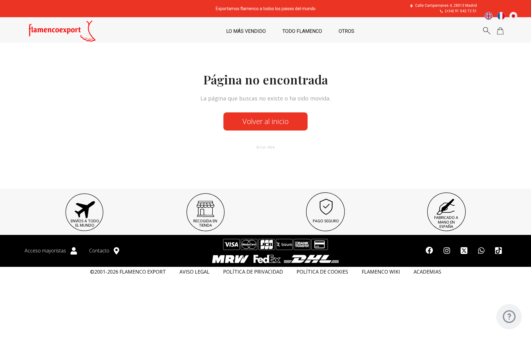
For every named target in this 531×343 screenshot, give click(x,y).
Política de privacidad (253, 272)
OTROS (346, 31)
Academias (427, 272)
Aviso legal (194, 272)
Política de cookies (322, 272)
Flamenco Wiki (381, 272)
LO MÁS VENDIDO (246, 31)
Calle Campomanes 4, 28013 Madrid (446, 5)
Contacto (100, 250)
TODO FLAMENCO (302, 31)
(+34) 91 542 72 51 (461, 11)
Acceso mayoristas (46, 250)
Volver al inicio (265, 121)
